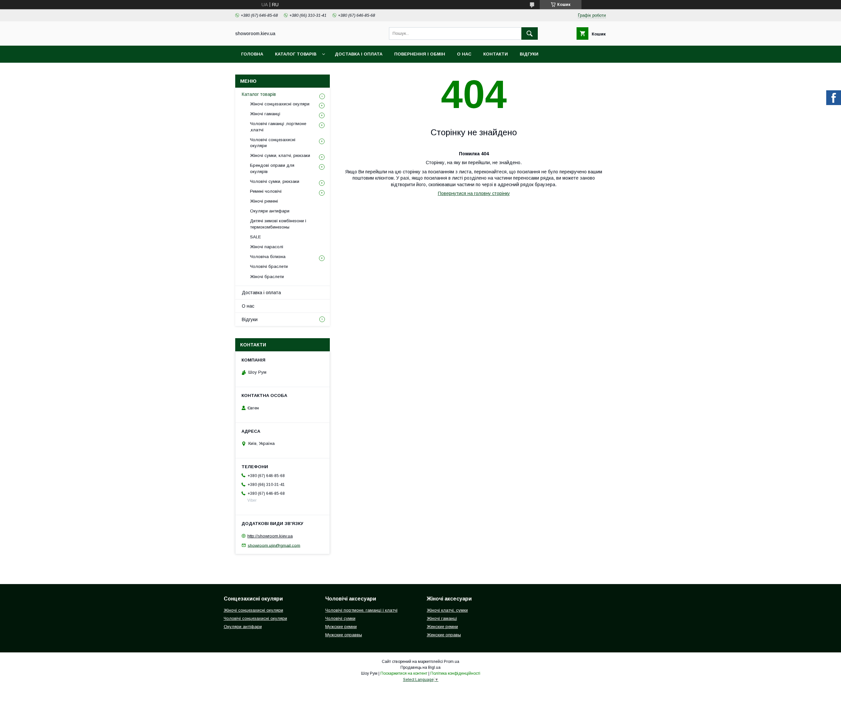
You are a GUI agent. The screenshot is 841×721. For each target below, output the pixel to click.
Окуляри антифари (269, 210)
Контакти (495, 54)
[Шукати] (529, 33)
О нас (464, 54)
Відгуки (529, 54)
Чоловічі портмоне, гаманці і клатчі (361, 610)
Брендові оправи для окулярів (272, 168)
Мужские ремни (341, 626)
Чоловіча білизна (267, 256)
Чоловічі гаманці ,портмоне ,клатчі (278, 126)
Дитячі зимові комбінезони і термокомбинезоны (278, 223)
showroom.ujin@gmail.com (274, 545)
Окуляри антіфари (243, 626)
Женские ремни (442, 626)
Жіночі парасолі (266, 246)
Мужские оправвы (343, 634)
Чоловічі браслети (269, 266)
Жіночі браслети (267, 276)
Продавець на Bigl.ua (420, 667)
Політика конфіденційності (455, 673)
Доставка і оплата (358, 54)
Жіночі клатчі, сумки (447, 610)
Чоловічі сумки (340, 618)
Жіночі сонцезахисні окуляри (279, 103)
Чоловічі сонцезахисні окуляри (272, 142)
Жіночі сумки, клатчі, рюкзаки (280, 155)
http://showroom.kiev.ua (270, 536)
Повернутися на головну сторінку (474, 193)
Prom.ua (451, 661)
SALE (255, 236)
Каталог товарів (295, 54)
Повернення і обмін (419, 54)
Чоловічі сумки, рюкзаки (274, 181)
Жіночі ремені (264, 201)
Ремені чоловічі (266, 191)
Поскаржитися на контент (403, 673)
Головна (252, 54)
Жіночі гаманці (265, 113)
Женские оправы (444, 634)
